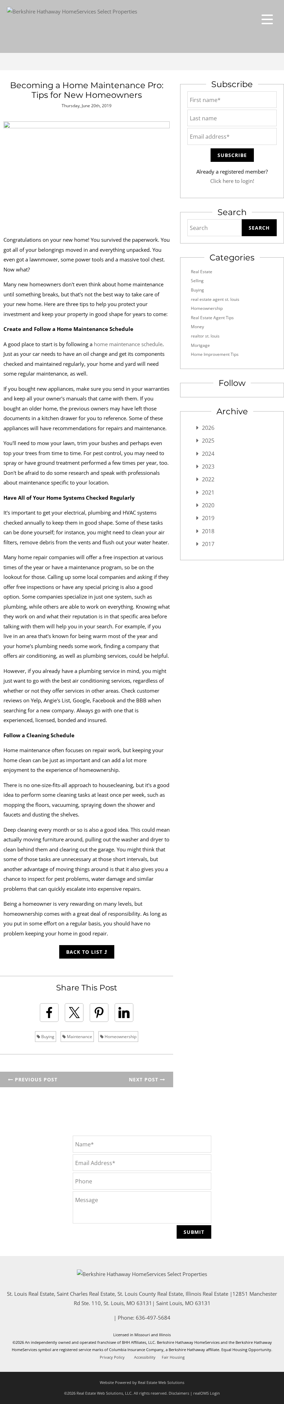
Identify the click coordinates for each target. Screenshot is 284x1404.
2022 (208, 479)
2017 (208, 544)
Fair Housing (173, 1357)
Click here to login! (232, 180)
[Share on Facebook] (49, 1012)
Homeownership (120, 1037)
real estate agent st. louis (215, 299)
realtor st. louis (205, 336)
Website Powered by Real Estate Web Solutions (142, 1382)
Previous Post (35, 1079)
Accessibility (145, 1357)
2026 (208, 428)
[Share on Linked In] (124, 1012)
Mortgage (200, 345)
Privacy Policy (112, 1357)
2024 (208, 454)
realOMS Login (206, 1393)
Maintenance (79, 1037)
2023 (208, 466)
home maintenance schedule (128, 344)
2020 (208, 505)
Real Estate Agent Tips (212, 318)
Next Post (144, 1079)
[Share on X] (74, 1012)
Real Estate (201, 272)
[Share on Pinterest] (99, 1012)
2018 (208, 531)
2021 (208, 492)
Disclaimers (179, 1393)
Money (197, 327)
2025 (208, 440)
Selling (197, 281)
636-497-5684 (153, 1317)
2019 (208, 518)
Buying (47, 1037)
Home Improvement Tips (215, 354)
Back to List (85, 952)
